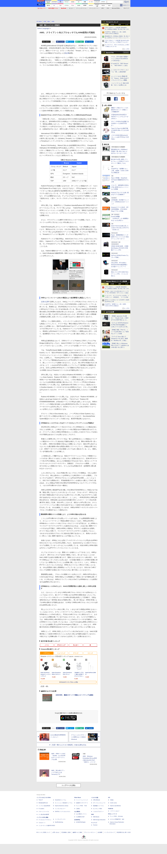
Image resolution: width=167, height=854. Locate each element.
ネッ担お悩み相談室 (44, 814)
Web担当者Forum (43, 803)
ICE (109, 797)
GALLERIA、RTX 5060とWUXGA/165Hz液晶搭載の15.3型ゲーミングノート (119, 264)
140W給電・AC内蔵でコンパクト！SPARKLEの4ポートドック (120, 202)
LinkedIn (91, 41)
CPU (108, 8)
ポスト (47, 41)
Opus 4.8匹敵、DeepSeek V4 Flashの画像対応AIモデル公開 (120, 180)
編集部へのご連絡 (77, 832)
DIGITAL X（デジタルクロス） (63, 811)
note (81, 41)
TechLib (95, 825)
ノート (47, 645)
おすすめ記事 (110, 312)
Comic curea (113, 803)
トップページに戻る (68, 785)
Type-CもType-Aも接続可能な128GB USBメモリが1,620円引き (120, 130)
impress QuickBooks (115, 805)
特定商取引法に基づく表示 (124, 832)
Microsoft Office (116, 8)
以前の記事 (45, 301)
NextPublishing (59, 822)
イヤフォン (46, 653)
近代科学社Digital (80, 822)
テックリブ (94, 822)
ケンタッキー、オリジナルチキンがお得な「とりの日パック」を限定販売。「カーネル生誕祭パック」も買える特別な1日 (117, 297)
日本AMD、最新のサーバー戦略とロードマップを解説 (74, 695)
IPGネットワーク (112, 814)
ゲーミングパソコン (81, 8)
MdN (92, 814)
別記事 (67, 53)
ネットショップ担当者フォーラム (63, 803)
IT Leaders (41, 808)
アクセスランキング (112, 22)
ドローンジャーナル (44, 811)
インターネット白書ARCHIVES (47, 825)
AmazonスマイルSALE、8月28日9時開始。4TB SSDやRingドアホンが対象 (119, 209)
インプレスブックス (60, 819)
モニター (71, 8)
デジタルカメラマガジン (45, 819)
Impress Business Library (61, 805)
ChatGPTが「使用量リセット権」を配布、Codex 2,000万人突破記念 (119, 170)
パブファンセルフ (114, 811)
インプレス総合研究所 (44, 805)
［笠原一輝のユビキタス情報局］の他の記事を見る (68, 745)
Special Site (110, 52)
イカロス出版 (94, 797)
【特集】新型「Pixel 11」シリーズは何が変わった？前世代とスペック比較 (120, 331)
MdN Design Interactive (99, 819)
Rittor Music (77, 797)
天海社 (112, 800)
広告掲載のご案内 (66, 832)
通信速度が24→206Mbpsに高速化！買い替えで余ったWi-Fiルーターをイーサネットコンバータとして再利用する (117, 38)
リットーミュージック (82, 800)
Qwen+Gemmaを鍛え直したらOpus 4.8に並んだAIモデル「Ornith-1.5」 (120, 227)
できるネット (42, 822)
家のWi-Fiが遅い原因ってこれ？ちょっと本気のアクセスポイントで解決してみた (120, 161)
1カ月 (126, 24)
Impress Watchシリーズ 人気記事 (116, 281)
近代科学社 (77, 819)
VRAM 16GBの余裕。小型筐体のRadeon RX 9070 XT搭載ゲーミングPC (119, 248)
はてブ (71, 41)
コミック (90, 653)
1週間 (119, 24)
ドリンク (75, 653)
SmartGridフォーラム (60, 800)
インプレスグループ (109, 832)
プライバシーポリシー (90, 832)
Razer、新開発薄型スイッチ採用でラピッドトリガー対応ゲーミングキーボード (120, 237)
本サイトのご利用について (43, 832)
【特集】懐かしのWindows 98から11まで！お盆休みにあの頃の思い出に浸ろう (120, 345)
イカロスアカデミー (98, 811)
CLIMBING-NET (80, 817)
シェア (61, 41)
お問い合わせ (55, 832)
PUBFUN (110, 808)
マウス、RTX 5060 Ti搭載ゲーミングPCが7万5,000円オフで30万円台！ (119, 58)
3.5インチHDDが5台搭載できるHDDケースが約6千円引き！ (120, 123)
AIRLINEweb (96, 800)
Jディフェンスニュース (99, 803)
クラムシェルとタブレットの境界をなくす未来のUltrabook (78, 737)
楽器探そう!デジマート (82, 803)
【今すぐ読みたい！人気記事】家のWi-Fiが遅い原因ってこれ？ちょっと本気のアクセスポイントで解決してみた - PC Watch (117, 42)
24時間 (112, 24)
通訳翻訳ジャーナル (98, 805)
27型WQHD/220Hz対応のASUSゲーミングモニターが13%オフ (119, 116)
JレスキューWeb (97, 808)
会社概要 (100, 832)
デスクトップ (61, 645)
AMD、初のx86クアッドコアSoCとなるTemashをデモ (58, 772)
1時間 (105, 24)
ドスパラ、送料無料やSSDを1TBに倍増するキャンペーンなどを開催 (120, 187)
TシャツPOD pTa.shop (116, 816)
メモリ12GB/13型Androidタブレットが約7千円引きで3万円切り (120, 137)
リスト (53, 41)
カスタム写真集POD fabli (117, 819)
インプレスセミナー (60, 808)
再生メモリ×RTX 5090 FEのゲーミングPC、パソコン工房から (119, 274)
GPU (102, 8)
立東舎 (78, 808)
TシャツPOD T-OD (81, 805)
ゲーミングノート (94, 8)
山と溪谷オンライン (81, 814)
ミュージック (61, 653)
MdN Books (96, 817)
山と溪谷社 (77, 811)
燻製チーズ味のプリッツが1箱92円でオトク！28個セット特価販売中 (119, 109)
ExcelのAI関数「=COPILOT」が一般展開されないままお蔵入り (120, 218)
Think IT (41, 800)
